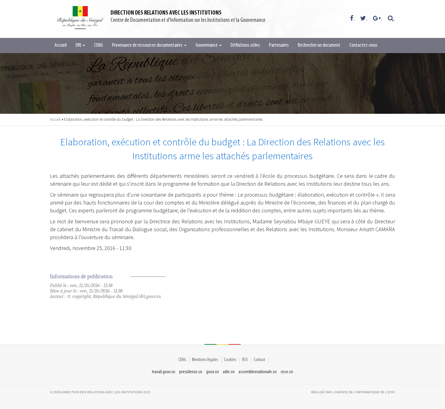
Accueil (60, 45)
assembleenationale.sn (258, 371)
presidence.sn (190, 371)
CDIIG (98, 45)
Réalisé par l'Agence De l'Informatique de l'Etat (353, 392)
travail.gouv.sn (163, 371)
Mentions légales (205, 359)
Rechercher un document (319, 45)
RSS (245, 359)
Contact (259, 359)
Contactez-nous (363, 45)
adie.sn (229, 371)
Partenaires (279, 45)
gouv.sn (212, 371)
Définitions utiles (245, 45)
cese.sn (287, 371)
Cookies (230, 359)
